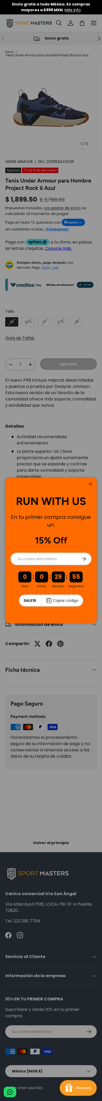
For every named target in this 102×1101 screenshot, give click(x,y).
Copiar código (65, 600)
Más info (73, 10)
